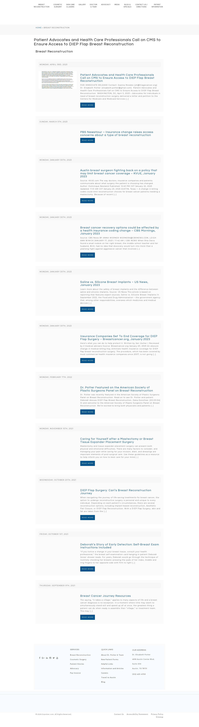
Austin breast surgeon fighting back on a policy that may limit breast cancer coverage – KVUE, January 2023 (118, 173)
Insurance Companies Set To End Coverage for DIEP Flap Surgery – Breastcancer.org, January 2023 (118, 338)
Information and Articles (112, 668)
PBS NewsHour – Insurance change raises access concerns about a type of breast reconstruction (116, 133)
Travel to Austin (108, 677)
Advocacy (105, 4)
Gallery (82, 4)
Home (39, 28)
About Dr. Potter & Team (112, 655)
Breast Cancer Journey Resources (105, 595)
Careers (104, 673)
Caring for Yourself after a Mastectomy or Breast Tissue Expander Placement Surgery (116, 440)
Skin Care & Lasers (70, 5)
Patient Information (157, 5)
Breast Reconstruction (41, 5)
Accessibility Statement (137, 714)
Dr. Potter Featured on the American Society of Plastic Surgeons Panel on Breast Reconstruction (116, 389)
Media (117, 4)
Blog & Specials (127, 5)
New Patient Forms (110, 659)
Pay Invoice (75, 673)
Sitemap (159, 717)
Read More (88, 105)
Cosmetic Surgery (57, 5)
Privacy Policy (157, 714)
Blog (103, 682)
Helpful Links (107, 664)
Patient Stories (77, 664)
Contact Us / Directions (141, 5)
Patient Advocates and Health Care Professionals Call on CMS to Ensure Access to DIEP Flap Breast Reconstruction (117, 77)
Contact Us (119, 714)
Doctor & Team (93, 5)
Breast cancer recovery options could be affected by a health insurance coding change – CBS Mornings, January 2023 (119, 230)
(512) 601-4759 (139, 674)
